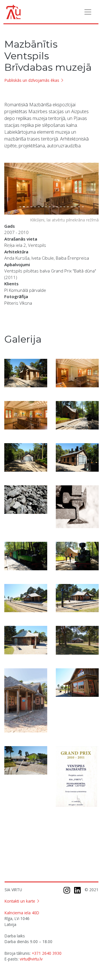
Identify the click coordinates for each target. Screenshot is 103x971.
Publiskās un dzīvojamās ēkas (31, 80)
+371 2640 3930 (47, 953)
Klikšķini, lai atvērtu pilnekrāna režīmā (64, 220)
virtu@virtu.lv (31, 959)
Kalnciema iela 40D (22, 912)
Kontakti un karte (20, 901)
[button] (11, 189)
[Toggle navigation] (88, 12)
